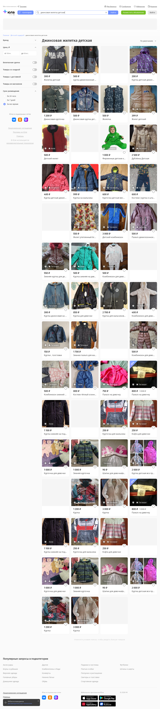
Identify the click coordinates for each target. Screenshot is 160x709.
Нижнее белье (48, 677)
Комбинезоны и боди (51, 669)
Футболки (124, 665)
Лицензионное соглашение (20, 128)
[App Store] (89, 697)
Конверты (46, 673)
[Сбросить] (106, 13)
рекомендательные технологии (20, 143)
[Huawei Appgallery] (89, 703)
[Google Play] (107, 697)
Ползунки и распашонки (91, 673)
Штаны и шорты (127, 669)
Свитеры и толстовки (90, 677)
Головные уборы (10, 677)
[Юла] (8, 12)
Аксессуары (8, 665)
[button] (65, 74)
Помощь (20, 136)
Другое (45, 665)
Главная (6, 35)
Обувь (44, 681)
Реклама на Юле (20, 132)
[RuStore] (107, 703)
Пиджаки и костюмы (89, 665)
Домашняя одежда (11, 681)
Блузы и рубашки (10, 669)
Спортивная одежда (89, 681)
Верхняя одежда (10, 673)
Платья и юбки (87, 669)
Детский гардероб (17, 35)
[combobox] (72, 13)
